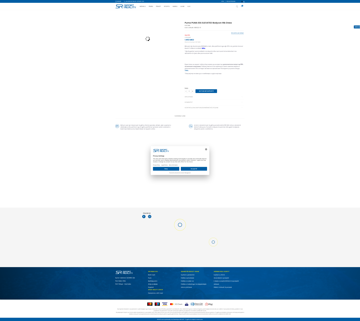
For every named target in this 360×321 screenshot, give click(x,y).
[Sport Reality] (125, 6)
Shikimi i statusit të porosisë (223, 287)
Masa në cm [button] (199, 79)
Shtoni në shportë (206, 91)
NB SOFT (182, 319)
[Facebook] (144, 216)
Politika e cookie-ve (187, 281)
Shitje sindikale (153, 284)
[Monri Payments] (209, 304)
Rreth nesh (151, 275)
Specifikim (189, 97)
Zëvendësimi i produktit (221, 278)
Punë (149, 278)
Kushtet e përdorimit (187, 275)
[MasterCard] (149, 304)
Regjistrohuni (231, 1)
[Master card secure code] (176, 304)
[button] (238, 7)
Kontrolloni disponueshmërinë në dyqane (201, 108)
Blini (186, 18)
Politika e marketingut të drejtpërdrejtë (193, 284)
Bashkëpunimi (152, 281)
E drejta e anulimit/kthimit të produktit (226, 281)
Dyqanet (151, 287)
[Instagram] (149, 216)
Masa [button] (192, 79)
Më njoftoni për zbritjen (237, 33)
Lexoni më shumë (190, 12)
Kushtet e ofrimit (219, 275)
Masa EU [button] (187, 79)
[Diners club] (196, 304)
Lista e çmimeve (186, 287)
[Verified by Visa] (186, 304)
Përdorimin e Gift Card (155, 293)
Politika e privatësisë (187, 278)
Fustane (187, 25)
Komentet (189, 102)
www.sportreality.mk (167, 319)
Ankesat (216, 284)
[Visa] (164, 304)
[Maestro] (157, 304)
